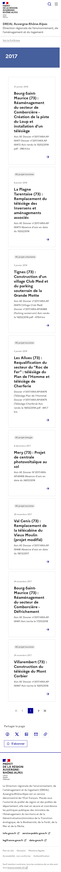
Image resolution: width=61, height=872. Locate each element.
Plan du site (8, 850)
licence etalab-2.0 (16, 867)
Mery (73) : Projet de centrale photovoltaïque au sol (30, 459)
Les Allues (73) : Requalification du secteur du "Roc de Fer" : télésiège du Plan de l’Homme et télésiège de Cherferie (31, 372)
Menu (56, 4)
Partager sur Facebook (7, 734)
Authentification (41, 856)
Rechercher (49, 4)
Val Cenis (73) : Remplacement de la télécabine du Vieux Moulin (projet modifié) (30, 530)
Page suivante (38, 710)
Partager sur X (17, 734)
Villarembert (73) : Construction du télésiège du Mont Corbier (30, 669)
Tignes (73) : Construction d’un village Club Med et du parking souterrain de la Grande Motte (31, 283)
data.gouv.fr (36, 840)
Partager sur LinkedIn (26, 734)
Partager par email (36, 734)
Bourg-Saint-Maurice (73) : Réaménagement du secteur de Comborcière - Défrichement (29, 599)
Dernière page (44, 710)
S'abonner (18, 744)
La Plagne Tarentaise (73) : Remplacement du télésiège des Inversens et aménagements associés (30, 203)
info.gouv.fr (9, 833)
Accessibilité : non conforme (16, 856)
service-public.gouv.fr (34, 833)
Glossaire (21, 850)
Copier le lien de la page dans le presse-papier (45, 734)
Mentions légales (36, 850)
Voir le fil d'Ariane (11, 40)
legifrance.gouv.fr (13, 840)
